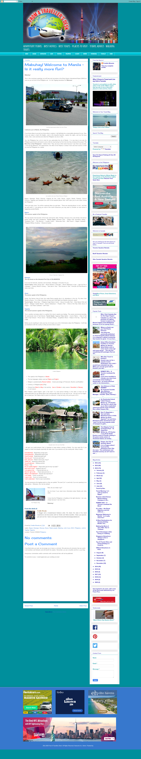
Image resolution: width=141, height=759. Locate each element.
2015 (96, 569)
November (99, 560)
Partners (59, 54)
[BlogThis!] (54, 526)
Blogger (96, 745)
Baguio (27, 212)
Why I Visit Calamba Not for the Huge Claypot (108, 315)
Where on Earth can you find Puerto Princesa (107, 329)
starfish (84, 528)
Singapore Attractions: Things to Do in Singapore (103, 537)
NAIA (72, 528)
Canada (34, 54)
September (100, 555)
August (99, 552)
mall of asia (67, 528)
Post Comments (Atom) (59, 612)
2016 (96, 572)
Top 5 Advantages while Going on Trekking (104, 532)
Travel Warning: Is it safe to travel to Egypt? (102, 492)
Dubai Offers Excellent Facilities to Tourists (108, 342)
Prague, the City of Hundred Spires (107, 442)
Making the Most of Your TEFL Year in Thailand (102, 527)
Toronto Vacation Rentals (101, 248)
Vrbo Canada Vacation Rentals (103, 259)
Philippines (68, 54)
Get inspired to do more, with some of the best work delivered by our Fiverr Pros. (104, 590)
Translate (108, 149)
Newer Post (29, 606)
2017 (96, 574)
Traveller (103, 54)
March (98, 475)
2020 (96, 582)
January (99, 470)
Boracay (42, 528)
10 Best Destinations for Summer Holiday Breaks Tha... (104, 521)
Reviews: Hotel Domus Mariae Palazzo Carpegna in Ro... (103, 498)
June (98, 483)
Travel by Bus (100, 488)
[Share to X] (56, 526)
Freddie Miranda (108, 63)
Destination (43, 54)
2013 (96, 468)
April (98, 478)
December (99, 563)
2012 (96, 465)
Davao (26, 293)
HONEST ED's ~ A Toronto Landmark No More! (108, 373)
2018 (96, 577)
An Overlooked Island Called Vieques (108, 400)
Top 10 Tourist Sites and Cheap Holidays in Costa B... (104, 543)
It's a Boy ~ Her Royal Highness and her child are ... (103, 510)
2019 (96, 579)
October (99, 558)
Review (85, 54)
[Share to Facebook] (58, 526)
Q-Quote (77, 54)
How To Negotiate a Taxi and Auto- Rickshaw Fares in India (108, 414)
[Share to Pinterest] (60, 526)
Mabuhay (60, 528)
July (98, 486)
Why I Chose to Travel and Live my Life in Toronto (104, 80)
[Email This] (52, 526)
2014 (96, 566)
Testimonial (94, 54)
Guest (51, 54)
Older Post (83, 606)
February (99, 473)
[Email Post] (48, 525)
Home (111, 54)
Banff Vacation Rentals (100, 253)
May (98, 481)
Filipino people (53, 528)
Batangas (36, 528)
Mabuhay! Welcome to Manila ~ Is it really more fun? (103, 516)
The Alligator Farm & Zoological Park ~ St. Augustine (107, 428)
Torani (95, 293)
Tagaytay (32, 530)
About (26, 54)
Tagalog (27, 530)
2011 (96, 463)
